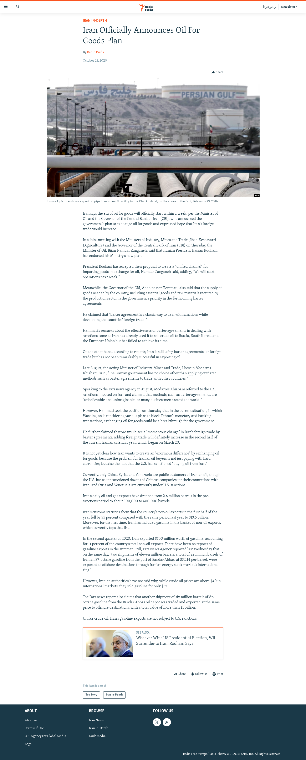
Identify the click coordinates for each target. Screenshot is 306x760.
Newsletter (289, 7)
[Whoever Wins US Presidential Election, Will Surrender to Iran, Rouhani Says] (109, 643)
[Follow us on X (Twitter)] (157, 722)
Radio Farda (95, 52)
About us (31, 720)
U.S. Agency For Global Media (45, 736)
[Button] (217, 72)
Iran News (96, 720)
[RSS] (167, 722)
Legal (28, 744)
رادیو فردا (269, 7)
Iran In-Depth (95, 21)
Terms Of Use (34, 728)
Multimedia (97, 736)
